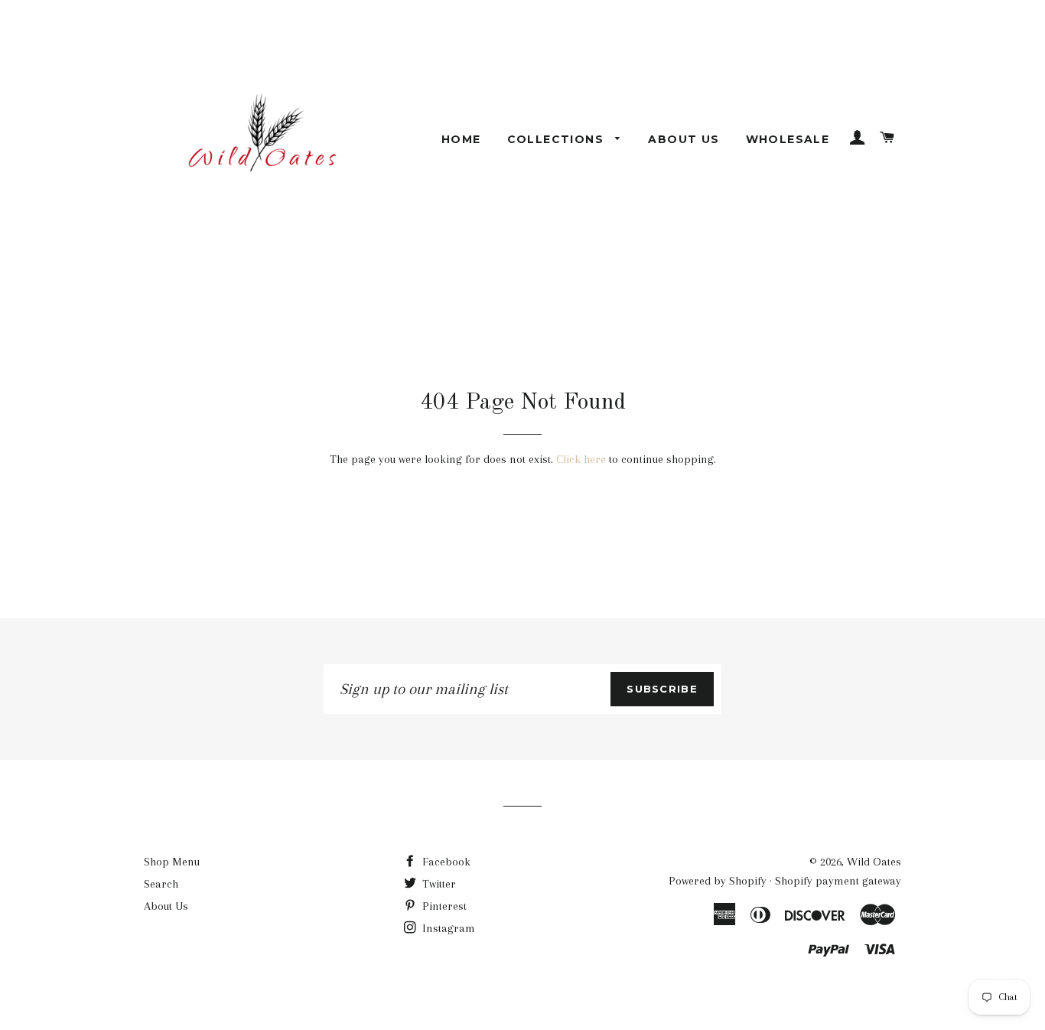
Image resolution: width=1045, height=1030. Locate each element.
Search (161, 884)
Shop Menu (172, 862)
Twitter (437, 884)
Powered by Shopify (718, 881)
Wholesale (788, 139)
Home (461, 139)
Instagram (447, 928)
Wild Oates (874, 862)
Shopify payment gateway (838, 881)
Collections (557, 139)
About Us (683, 139)
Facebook (444, 862)
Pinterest (443, 906)
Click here (581, 459)
